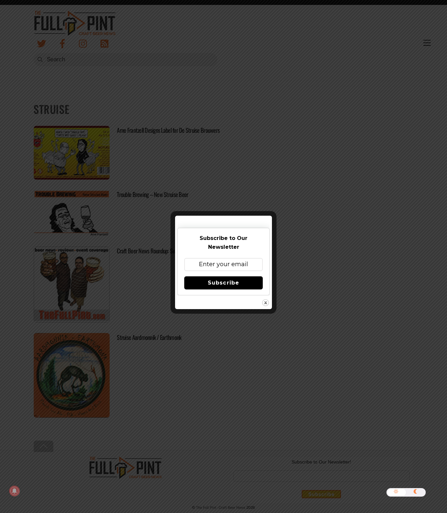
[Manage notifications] (14, 491)
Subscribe (223, 283)
